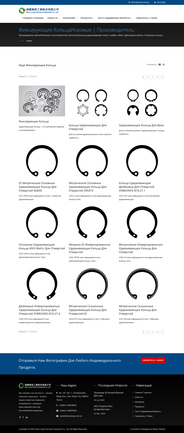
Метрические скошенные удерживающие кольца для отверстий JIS (88, 309)
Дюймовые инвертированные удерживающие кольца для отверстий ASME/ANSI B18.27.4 (39, 309)
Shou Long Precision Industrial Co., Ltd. (52, 429)
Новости (52, 18)
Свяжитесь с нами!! (153, 360)
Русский (161, 2)
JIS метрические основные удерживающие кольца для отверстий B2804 (37, 186)
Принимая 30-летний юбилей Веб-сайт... (108, 394)
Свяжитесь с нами (146, 18)
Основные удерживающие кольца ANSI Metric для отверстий (42, 246)
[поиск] (129, 2)
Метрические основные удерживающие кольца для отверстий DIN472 (88, 186)
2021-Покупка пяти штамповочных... (103, 408)
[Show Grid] (159, 64)
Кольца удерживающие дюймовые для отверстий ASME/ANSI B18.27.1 (136, 186)
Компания (69, 18)
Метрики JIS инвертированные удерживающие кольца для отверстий (89, 248)
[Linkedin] (27, 417)
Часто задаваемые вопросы (114, 18)
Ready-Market (159, 429)
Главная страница (33, 18)
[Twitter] (23, 417)
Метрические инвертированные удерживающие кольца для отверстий (140, 248)
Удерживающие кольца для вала (141, 125)
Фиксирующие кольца (34, 121)
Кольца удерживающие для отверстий (88, 127)
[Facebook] (20, 417)
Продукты (86, 18)
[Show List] (163, 64)
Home (29, 41)
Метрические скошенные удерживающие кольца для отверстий (138, 309)
